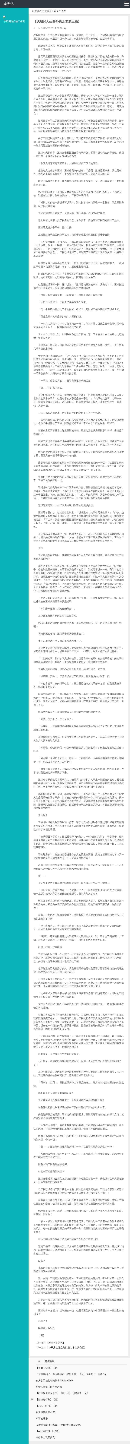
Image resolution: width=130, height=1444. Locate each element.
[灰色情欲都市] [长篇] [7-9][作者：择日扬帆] (58, 1424)
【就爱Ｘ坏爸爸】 (55, 1342)
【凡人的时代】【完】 (48, 1405)
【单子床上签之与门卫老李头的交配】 (66, 1347)
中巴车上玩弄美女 (45, 1437)
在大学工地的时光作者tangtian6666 (54, 1380)
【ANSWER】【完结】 (48, 1431)
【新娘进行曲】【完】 (48, 1399)
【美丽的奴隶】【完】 (48, 1367)
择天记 (8, 4)
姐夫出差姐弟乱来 (45, 1412)
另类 (63, 11)
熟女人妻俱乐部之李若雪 (49, 1386)
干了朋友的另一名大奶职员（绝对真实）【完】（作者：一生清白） (71, 1374)
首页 (56, 11)
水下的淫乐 (42, 1418)
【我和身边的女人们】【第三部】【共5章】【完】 (62, 1393)
